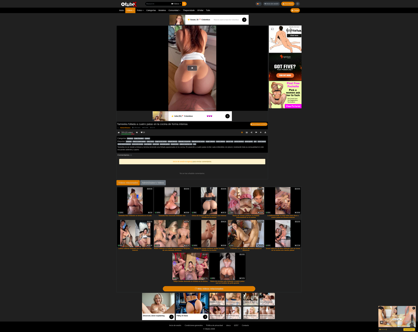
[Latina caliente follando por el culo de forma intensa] (135, 233)
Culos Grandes (138, 138)
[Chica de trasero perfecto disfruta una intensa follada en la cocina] (209, 200)
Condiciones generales (194, 325)
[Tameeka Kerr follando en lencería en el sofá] (135, 200)
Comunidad (174, 10)
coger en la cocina (161, 141)
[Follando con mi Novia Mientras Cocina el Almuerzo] (246, 233)
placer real (229, 141)
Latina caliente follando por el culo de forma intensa (135, 249)
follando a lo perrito (184, 141)
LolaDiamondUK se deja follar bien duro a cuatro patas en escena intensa (282, 216)
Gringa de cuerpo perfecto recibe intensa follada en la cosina (209, 249)
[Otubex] (129, 4)
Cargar (296, 10)
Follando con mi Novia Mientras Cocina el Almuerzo (245, 249)
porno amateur (239, 141)
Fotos (139, 10)
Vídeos (129, 10)
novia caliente (220, 141)
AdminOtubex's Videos (153, 183)
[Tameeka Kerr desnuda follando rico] (172, 200)
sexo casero (262, 141)
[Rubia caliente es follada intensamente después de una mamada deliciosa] (172, 233)
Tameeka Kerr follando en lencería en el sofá (135, 215)
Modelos (162, 10)
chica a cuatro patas (139, 141)
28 (143, 132)
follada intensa (172, 141)
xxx (194, 144)
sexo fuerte (147, 144)
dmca (228, 325)
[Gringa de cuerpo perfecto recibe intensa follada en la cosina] (209, 233)
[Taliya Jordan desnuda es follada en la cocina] (190, 266)
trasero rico (174, 144)
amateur (128, 141)
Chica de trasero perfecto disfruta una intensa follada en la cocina (209, 216)
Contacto (245, 325)
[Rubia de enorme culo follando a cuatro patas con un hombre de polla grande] (227, 266)
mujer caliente (210, 141)
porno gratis (249, 141)
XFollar (200, 10)
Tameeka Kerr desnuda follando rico (172, 215)
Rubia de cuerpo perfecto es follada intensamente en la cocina (246, 216)
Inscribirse (289, 4)
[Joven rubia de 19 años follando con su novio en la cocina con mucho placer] (283, 233)
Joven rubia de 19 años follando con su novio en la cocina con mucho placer (283, 249)
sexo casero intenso (124, 144)
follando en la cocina (198, 141)
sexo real (156, 144)
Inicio (121, 10)
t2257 (236, 325)
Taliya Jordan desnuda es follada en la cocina (190, 281)
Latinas (147, 138)
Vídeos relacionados (128, 183)
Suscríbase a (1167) (259, 124)
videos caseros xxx (186, 144)
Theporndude (189, 10)
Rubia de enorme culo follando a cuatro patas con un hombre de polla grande (227, 282)
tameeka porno (164, 144)
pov (255, 141)
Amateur (130, 138)
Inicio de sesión (272, 4)
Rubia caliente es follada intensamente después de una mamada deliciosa (172, 249)
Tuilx (208, 10)
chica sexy (150, 141)
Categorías (151, 10)
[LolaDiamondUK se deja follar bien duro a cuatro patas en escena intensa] (283, 200)
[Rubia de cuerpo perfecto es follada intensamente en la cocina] (246, 200)
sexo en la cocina (137, 144)
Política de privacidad (214, 325)
